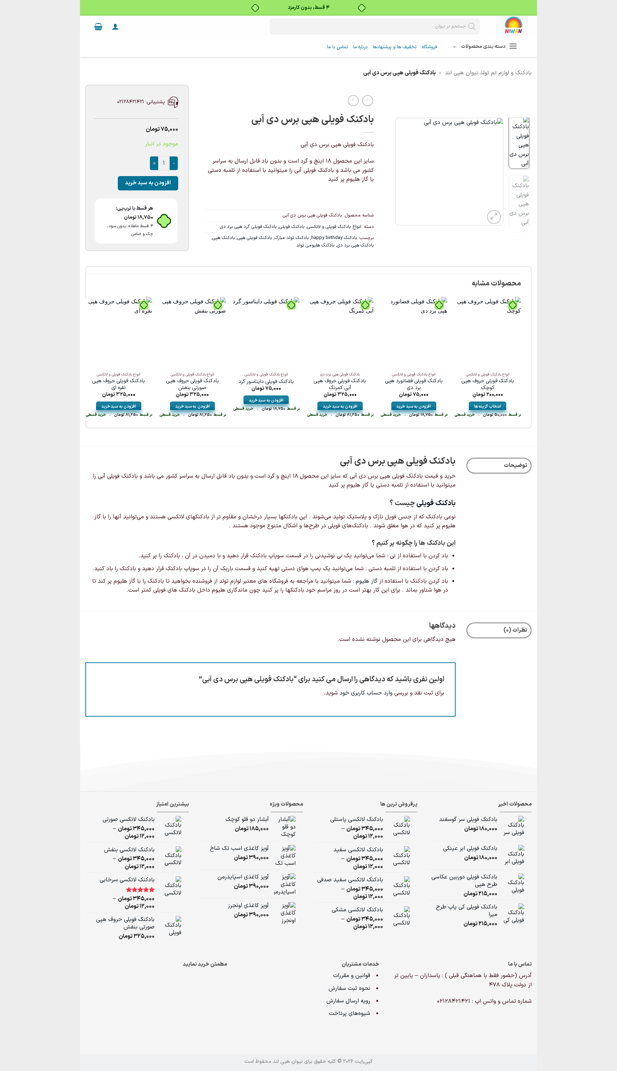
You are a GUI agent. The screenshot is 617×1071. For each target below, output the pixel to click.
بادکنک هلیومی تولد (315, 245)
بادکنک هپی (223, 237)
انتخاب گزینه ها (487, 406)
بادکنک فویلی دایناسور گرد (266, 382)
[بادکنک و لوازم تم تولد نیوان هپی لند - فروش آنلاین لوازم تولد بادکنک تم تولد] (507, 26)
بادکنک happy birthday (334, 237)
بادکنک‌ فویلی (436, 503)
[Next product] (367, 100)
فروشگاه (429, 47)
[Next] (401, 172)
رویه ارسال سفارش (348, 1001)
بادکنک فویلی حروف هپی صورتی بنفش (192, 384)
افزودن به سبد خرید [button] (413, 406)
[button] (115, 26)
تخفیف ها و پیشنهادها (395, 47)
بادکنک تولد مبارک (292, 237)
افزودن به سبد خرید (148, 183)
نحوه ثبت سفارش (349, 988)
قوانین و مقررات (352, 975)
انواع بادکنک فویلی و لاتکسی (334, 226)
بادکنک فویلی (292, 226)
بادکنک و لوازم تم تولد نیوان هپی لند (488, 73)
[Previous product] (353, 100)
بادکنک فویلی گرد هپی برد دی (248, 226)
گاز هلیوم (366, 581)
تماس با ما (337, 47)
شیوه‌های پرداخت (349, 1013)
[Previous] (492, 172)
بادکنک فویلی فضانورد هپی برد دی (414, 384)
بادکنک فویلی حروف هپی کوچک (487, 384)
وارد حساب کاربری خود (366, 693)
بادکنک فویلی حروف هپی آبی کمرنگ (339, 384)
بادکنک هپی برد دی (355, 245)
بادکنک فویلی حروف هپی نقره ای (118, 384)
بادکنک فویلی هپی (254, 237)
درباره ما (360, 47)
